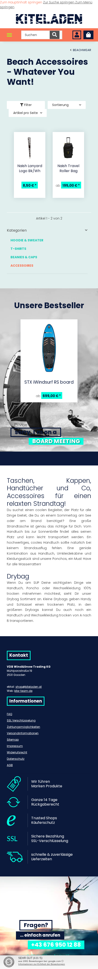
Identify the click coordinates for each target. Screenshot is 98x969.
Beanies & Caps (23, 257)
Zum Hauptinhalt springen (21, 2)
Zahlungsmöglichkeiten (23, 727)
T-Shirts (18, 248)
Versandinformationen (23, 733)
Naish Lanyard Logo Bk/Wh (29, 168)
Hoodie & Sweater (26, 240)
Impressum (15, 746)
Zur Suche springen (59, 2)
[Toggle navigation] (9, 35)
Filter (27, 105)
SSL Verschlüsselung (21, 720)
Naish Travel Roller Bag (68, 168)
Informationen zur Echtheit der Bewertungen (41, 964)
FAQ (9, 714)
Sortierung (60, 105)
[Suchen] (54, 35)
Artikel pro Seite (25, 113)
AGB (10, 765)
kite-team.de (23, 691)
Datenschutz (15, 759)
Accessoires (21, 265)
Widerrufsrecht (17, 752)
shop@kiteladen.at (28, 687)
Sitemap (13, 740)
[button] (77, 35)
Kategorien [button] (17, 230)
